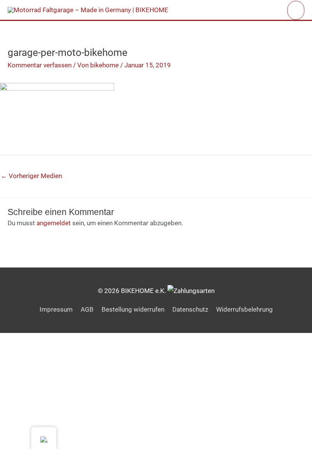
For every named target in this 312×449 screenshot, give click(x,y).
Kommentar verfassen (40, 65)
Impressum (56, 309)
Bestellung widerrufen (133, 309)
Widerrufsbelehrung (244, 309)
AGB (87, 309)
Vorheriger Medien (31, 176)
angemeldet (54, 223)
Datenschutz (190, 309)
